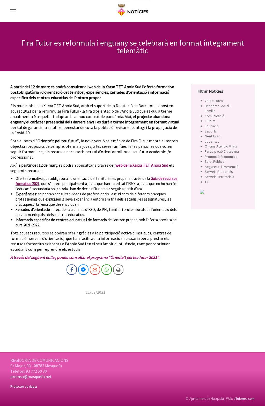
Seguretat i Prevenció (222, 166)
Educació (212, 126)
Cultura (210, 121)
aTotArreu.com (244, 398)
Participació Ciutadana (222, 151)
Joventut (212, 141)
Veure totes (214, 100)
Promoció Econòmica (221, 156)
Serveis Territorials (219, 176)
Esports (211, 131)
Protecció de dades (23, 386)
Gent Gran (212, 136)
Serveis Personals (219, 171)
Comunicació (214, 116)
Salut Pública (214, 161)
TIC (207, 182)
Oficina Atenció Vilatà (221, 146)
